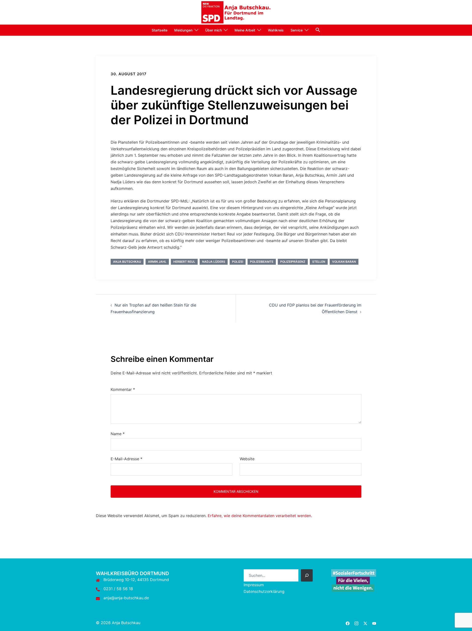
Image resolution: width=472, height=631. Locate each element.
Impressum (254, 584)
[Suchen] (307, 575)
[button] (317, 29)
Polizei (237, 261)
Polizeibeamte (261, 261)
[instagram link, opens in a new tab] (356, 622)
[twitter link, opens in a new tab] (365, 622)
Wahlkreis (276, 30)
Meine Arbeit (245, 30)
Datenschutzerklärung (264, 591)
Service (297, 30)
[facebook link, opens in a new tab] (348, 622)
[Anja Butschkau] (236, 11)
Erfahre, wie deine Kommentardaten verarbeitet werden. (260, 515)
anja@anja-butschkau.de (126, 597)
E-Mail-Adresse (126, 458)
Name (118, 433)
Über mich (213, 30)
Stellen (318, 261)
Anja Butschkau (127, 261)
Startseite (159, 30)
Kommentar (123, 389)
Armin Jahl (157, 261)
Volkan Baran (344, 261)
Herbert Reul (184, 261)
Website (247, 458)
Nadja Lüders (213, 261)
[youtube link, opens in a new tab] (374, 622)
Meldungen (183, 30)
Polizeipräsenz (292, 261)
